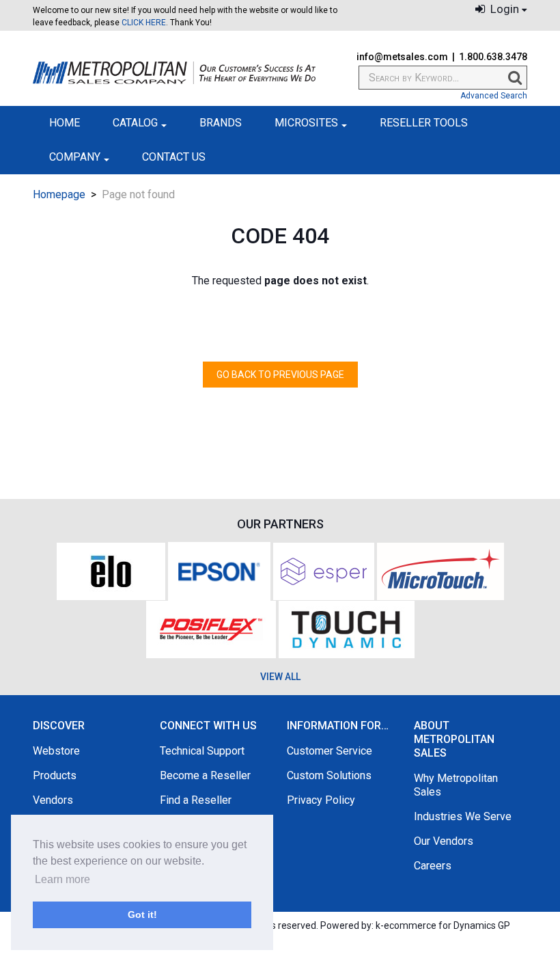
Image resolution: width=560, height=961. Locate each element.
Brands (220, 122)
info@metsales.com (402, 56)
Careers (432, 865)
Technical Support (202, 750)
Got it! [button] (142, 914)
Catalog (135, 122)
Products (54, 775)
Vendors (53, 800)
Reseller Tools (424, 122)
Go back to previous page (280, 374)
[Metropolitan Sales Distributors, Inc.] (174, 73)
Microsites (306, 122)
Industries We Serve (463, 816)
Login (503, 9)
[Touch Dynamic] (347, 628)
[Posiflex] (211, 628)
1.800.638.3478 (493, 56)
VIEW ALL (280, 676)
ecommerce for (447, 925)
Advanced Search (493, 95)
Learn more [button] (62, 879)
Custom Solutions (329, 775)
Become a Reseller (205, 775)
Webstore (56, 750)
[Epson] (219, 570)
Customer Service (329, 750)
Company (74, 156)
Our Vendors (443, 841)
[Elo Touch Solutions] (111, 570)
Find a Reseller (196, 800)
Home (64, 122)
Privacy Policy (321, 800)
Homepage (59, 194)
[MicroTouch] (440, 570)
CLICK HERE (144, 22)
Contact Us (174, 156)
